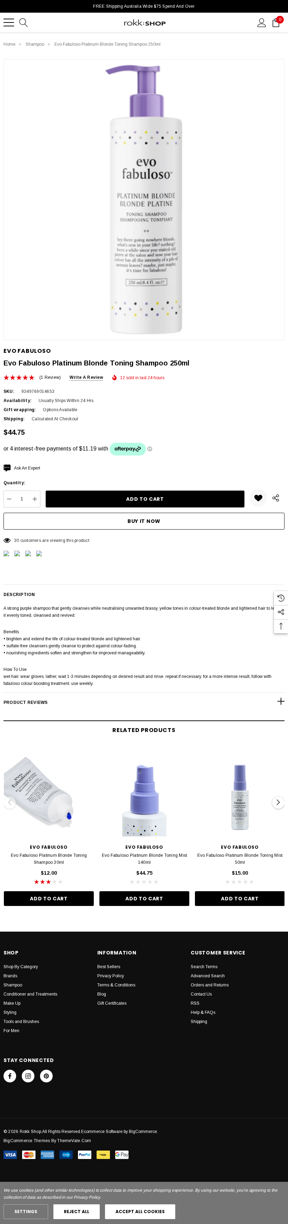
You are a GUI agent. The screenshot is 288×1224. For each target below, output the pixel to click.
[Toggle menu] (9, 22)
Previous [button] (10, 802)
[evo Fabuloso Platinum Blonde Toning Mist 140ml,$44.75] (144, 791)
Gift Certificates (111, 1003)
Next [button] (278, 802)
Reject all (76, 1212)
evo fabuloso (27, 351)
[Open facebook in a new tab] (10, 1076)
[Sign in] (261, 22)
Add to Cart (49, 898)
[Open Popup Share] (275, 498)
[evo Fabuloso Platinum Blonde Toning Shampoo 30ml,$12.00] (49, 791)
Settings (25, 1212)
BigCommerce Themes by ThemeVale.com (47, 1140)
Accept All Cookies (140, 1212)
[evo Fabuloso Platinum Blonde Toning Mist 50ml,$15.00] (240, 791)
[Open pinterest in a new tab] (46, 1076)
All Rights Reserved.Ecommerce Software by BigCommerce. (100, 1131)
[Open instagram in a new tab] (28, 1076)
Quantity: (14, 482)
